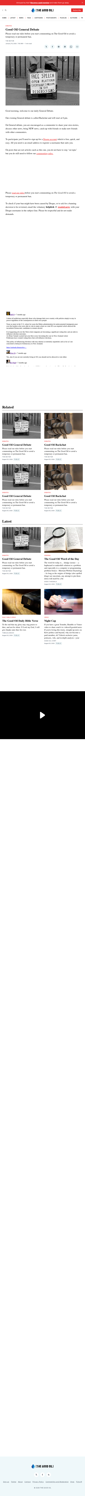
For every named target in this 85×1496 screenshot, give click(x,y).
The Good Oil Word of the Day (61, 559)
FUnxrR (79, 1482)
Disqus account (50, 139)
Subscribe (77, 10)
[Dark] (3, 10)
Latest (13, 18)
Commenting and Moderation (57, 1482)
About (20, 1482)
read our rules (18, 192)
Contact (27, 1482)
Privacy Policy (38, 1482)
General (47, 555)
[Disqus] (42, 279)
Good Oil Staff (50, 641)
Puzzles (63, 18)
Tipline (13, 1482)
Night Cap (50, 621)
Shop (72, 1482)
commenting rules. (44, 153)
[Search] (6, 10)
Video (46, 617)
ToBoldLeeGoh (8, 633)
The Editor (10, 41)
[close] (82, 2)
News (21, 18)
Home (4, 18)
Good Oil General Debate (16, 445)
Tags (29, 18)
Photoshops (51, 18)
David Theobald (50, 581)
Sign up (6, 1482)
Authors (73, 18)
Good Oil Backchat (55, 445)
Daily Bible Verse (9, 617)
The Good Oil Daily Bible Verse (20, 621)
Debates (9, 26)
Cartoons (39, 18)
